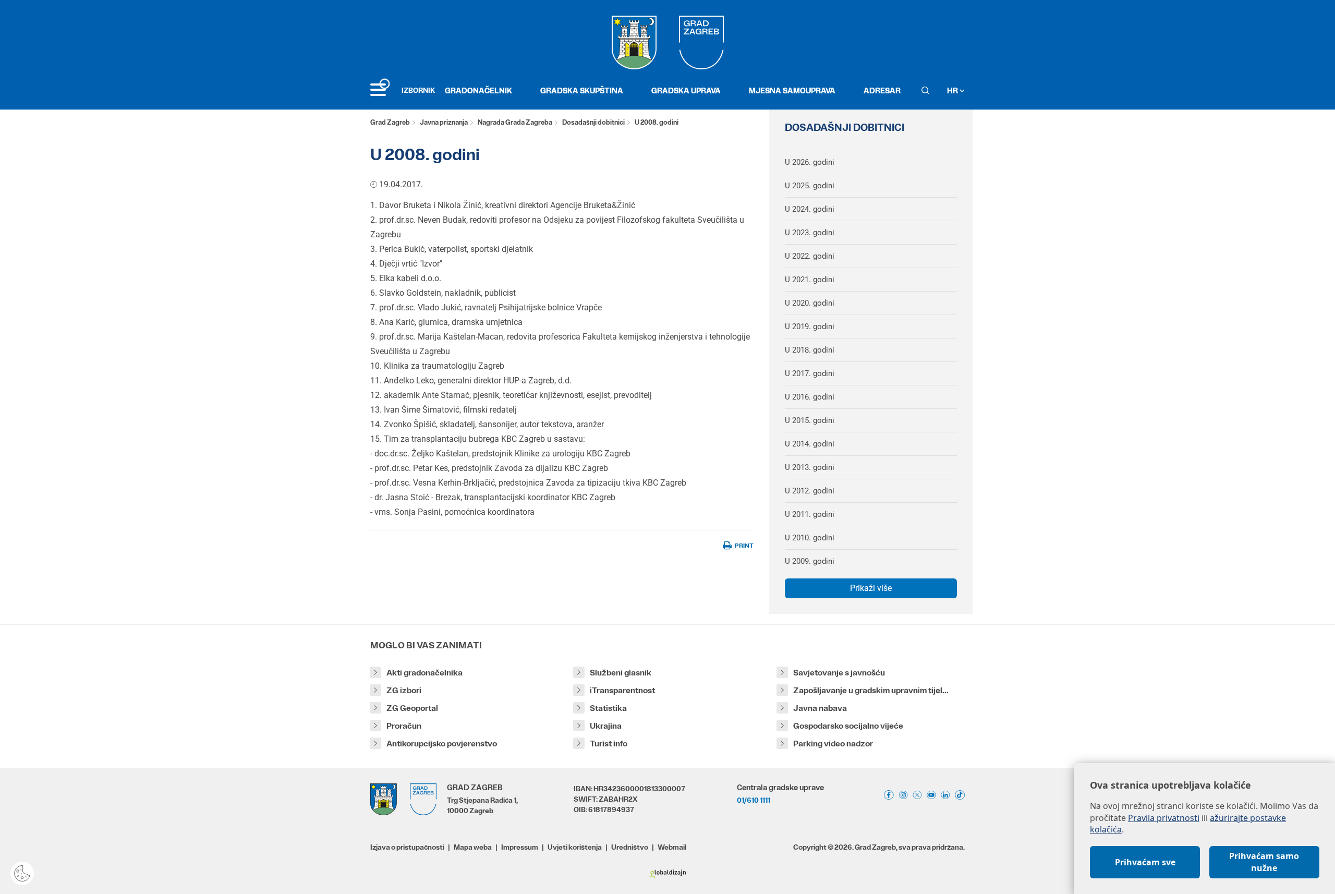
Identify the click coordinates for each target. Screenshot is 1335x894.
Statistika (608, 708)
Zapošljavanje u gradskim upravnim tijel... (871, 690)
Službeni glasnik (620, 672)
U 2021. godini (809, 279)
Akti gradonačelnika (424, 672)
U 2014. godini (809, 444)
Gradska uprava (686, 90)
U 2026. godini (809, 162)
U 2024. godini (809, 209)
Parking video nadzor (833, 743)
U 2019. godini (809, 326)
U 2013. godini (809, 467)
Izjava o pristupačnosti (407, 847)
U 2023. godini (809, 232)
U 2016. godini (809, 397)
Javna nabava (820, 708)
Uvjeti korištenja (575, 847)
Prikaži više (871, 588)
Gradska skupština (581, 90)
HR (953, 90)
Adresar (882, 90)
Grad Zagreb (390, 122)
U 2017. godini (809, 373)
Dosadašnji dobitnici (593, 122)
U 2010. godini (809, 537)
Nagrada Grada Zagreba (515, 122)
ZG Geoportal (412, 708)
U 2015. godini (809, 420)
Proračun (403, 725)
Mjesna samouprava (792, 90)
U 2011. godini (809, 514)
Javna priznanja (444, 122)
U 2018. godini (809, 350)
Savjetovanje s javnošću (839, 672)
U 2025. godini (809, 185)
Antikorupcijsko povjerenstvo (441, 743)
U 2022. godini (809, 256)
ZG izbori (403, 690)
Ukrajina (606, 725)
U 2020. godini (809, 303)
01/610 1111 (753, 800)
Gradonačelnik (478, 90)
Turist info (608, 743)
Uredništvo (629, 847)
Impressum (519, 847)
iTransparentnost (622, 690)
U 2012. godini (809, 491)
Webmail (672, 847)
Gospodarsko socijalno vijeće (848, 725)
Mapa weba (473, 847)
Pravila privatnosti (1163, 818)
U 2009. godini (809, 561)
